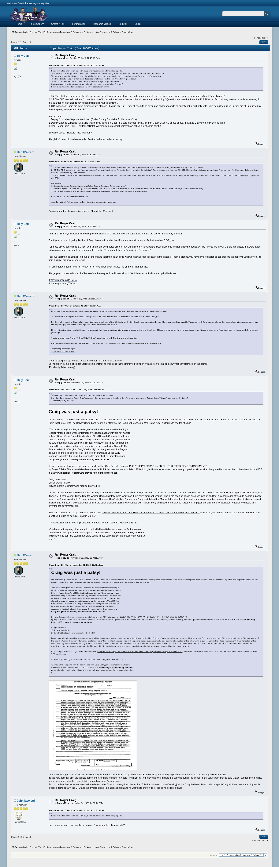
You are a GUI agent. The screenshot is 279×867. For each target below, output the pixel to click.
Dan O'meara (25, 152)
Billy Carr (23, 55)
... (27, 42)
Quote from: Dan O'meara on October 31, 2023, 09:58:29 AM (76, 390)
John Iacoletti (26, 800)
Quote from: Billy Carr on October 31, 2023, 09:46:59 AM (75, 306)
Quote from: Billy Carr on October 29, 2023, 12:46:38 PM (75, 162)
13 (29, 42)
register (45, 3)
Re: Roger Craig (65, 55)
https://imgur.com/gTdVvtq (62, 283)
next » (265, 38)
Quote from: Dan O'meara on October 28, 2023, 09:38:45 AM (76, 65)
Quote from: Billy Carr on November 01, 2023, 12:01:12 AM (76, 565)
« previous (257, 38)
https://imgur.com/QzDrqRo (63, 280)
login (35, 3)
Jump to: (214, 855)
